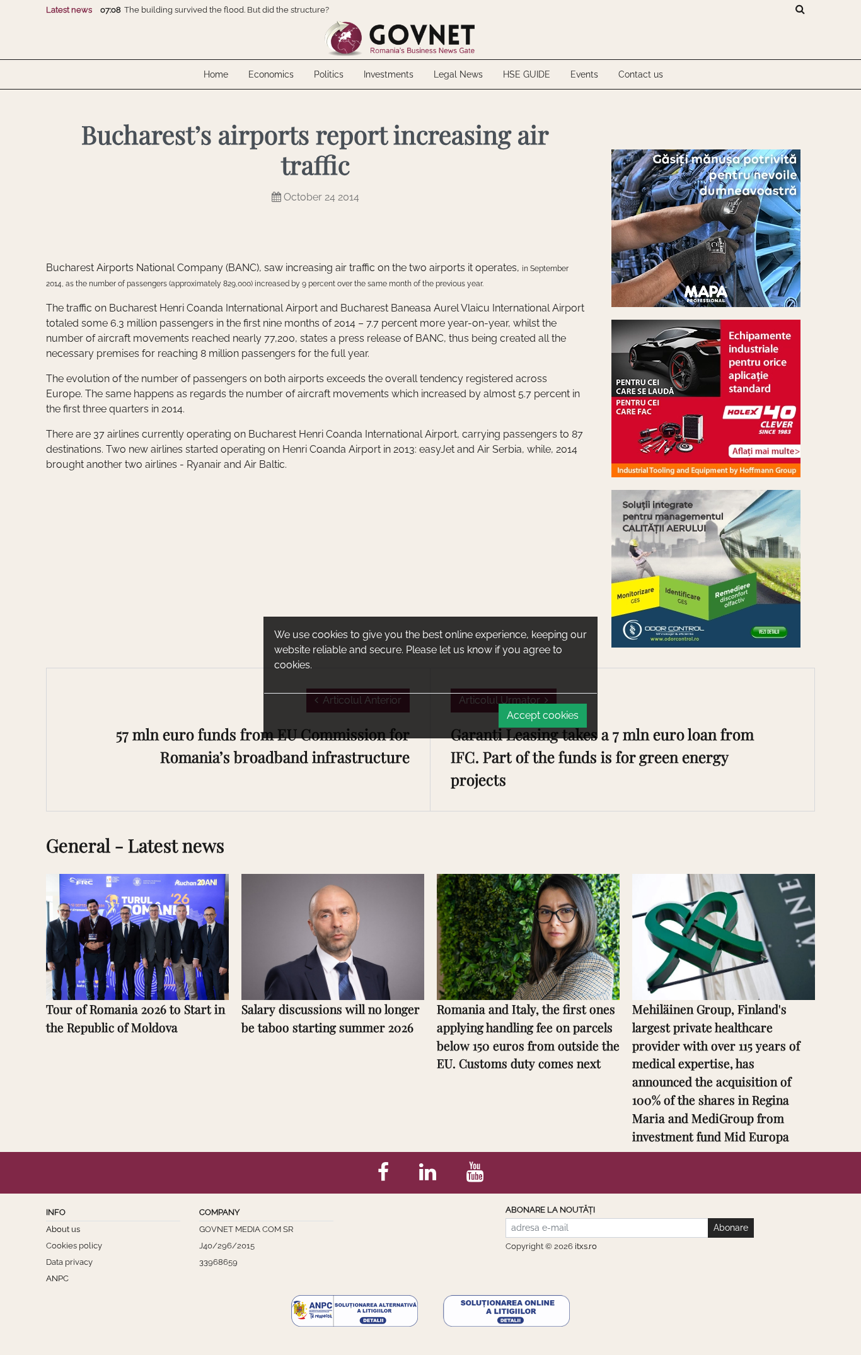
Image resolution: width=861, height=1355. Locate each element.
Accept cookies (543, 715)
